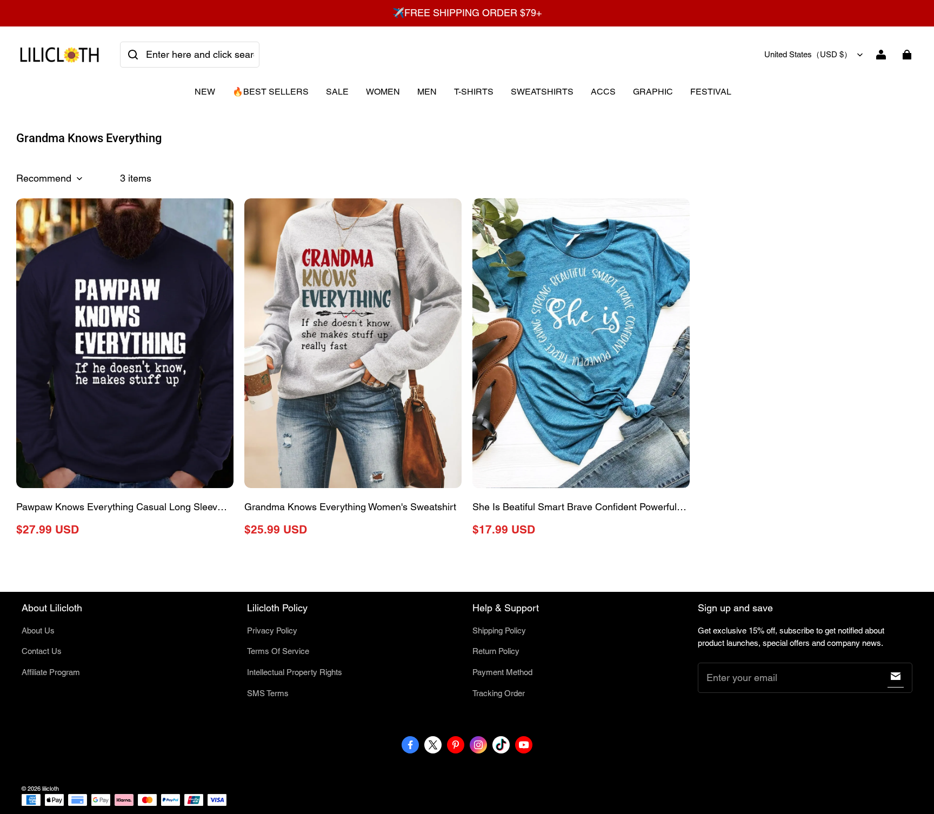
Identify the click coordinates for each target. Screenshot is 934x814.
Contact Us (42, 651)
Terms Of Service (278, 651)
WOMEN (383, 91)
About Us (38, 630)
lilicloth (50, 788)
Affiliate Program (51, 672)
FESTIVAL (710, 91)
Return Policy (495, 651)
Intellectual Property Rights (294, 672)
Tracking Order (498, 693)
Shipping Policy (499, 630)
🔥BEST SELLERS (270, 91)
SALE (337, 91)
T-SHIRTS (473, 91)
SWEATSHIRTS (542, 91)
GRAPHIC (653, 91)
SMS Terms (268, 693)
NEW (205, 91)
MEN (427, 91)
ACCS (603, 91)
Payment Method (502, 672)
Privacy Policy (272, 630)
